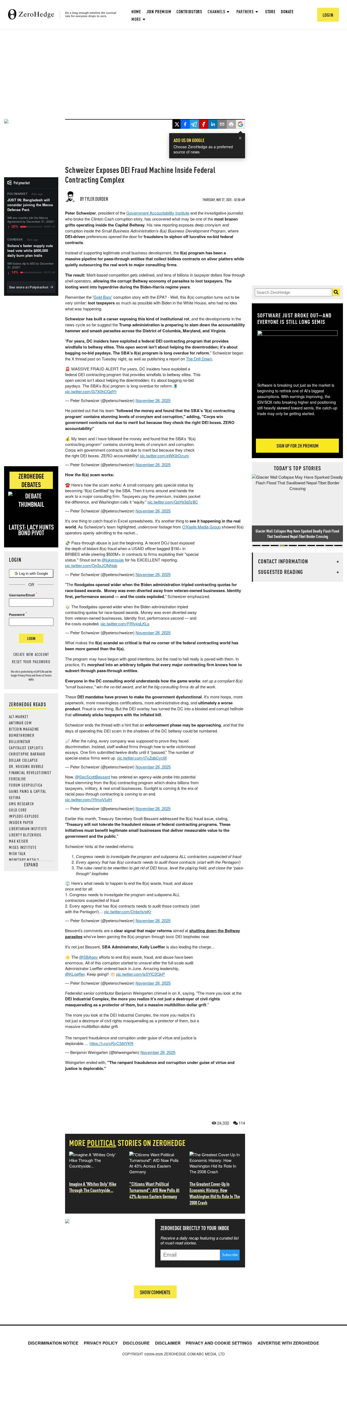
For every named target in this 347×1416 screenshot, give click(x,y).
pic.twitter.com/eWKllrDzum (164, 455)
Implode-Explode (24, 816)
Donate (287, 11)
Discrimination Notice (53, 1343)
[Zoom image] (298, 352)
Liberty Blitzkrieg (25, 834)
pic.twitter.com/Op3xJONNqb (91, 565)
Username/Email (22, 595)
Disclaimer (168, 1343)
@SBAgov (88, 957)
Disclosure (136, 1343)
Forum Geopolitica (25, 785)
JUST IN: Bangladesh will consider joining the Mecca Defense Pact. (30, 205)
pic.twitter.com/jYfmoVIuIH (88, 799)
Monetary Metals (24, 859)
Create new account (31, 654)
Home (136, 11)
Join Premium (158, 11)
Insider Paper (21, 822)
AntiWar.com (20, 722)
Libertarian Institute (28, 828)
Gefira (15, 797)
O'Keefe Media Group (201, 527)
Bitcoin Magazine (24, 729)
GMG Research (21, 803)
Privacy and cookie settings (219, 1343)
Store (270, 11)
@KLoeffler (75, 974)
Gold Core (18, 810)
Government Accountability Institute (157, 213)
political (101, 1143)
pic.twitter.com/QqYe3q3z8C (172, 502)
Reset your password (31, 661)
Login (31, 638)
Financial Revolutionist (30, 772)
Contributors (189, 11)
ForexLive (17, 778)
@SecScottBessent (92, 777)
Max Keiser (18, 841)
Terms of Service (44, 675)
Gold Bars (102, 297)
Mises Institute (23, 847)
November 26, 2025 (153, 400)
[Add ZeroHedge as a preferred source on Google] (240, 125)
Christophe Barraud (27, 754)
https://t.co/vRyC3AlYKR (111, 1043)
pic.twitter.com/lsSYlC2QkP (140, 974)
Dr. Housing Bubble (26, 766)
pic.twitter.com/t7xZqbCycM (142, 758)
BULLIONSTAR (19, 741)
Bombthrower (21, 735)
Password (16, 614)
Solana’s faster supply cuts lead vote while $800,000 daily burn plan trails (30, 250)
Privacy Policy (24, 675)
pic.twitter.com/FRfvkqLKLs (125, 623)
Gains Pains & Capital (27, 791)
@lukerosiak (113, 560)
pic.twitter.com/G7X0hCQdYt (90, 391)
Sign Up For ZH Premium (298, 445)
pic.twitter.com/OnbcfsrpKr (127, 911)
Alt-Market (19, 716)
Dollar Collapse (23, 760)
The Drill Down (199, 359)
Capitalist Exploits (26, 747)
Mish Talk (17, 853)
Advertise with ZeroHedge (288, 1343)
